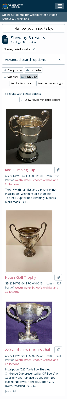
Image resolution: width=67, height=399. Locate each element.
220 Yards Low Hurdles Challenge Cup (29, 350)
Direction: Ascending (49, 83)
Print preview (14, 70)
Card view (12, 76)
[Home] (14, 6)
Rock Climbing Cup (20, 170)
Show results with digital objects (42, 99)
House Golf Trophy (20, 277)
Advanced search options (25, 59)
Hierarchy (35, 70)
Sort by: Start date (21, 83)
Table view (30, 76)
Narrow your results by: (33, 28)
